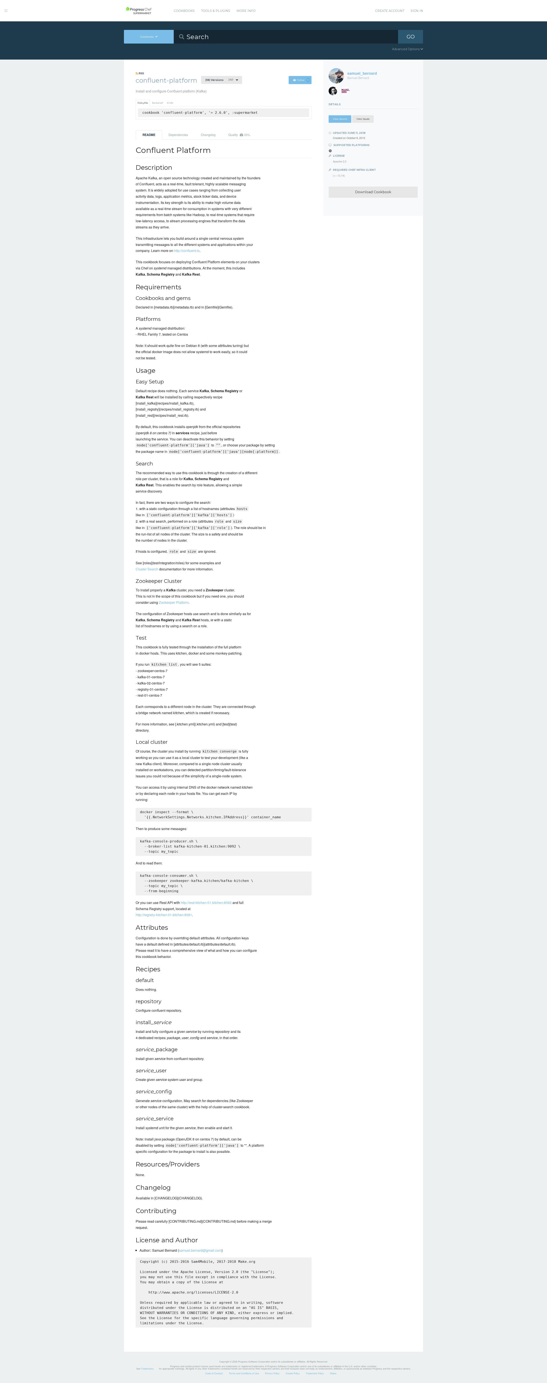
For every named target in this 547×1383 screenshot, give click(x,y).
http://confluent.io (187, 250)
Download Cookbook (373, 192)
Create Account (389, 11)
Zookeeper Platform (174, 602)
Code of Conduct (214, 1373)
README (149, 135)
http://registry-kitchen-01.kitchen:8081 (164, 914)
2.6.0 (219, 80)
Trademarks (147, 1368)
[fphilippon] (334, 92)
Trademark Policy (315, 1373)
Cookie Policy (293, 1373)
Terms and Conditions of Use (244, 1373)
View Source (340, 118)
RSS (141, 73)
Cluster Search (147, 569)
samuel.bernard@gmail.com (200, 1250)
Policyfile (143, 102)
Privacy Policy (272, 1373)
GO (411, 37)
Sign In (417, 11)
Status (333, 1373)
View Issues (362, 118)
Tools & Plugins (215, 11)
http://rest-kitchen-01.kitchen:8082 (206, 902)
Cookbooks (184, 11)
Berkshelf (157, 102)
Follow (302, 80)
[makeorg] (347, 92)
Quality (239, 135)
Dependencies (178, 135)
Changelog (208, 135)
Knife (170, 102)
